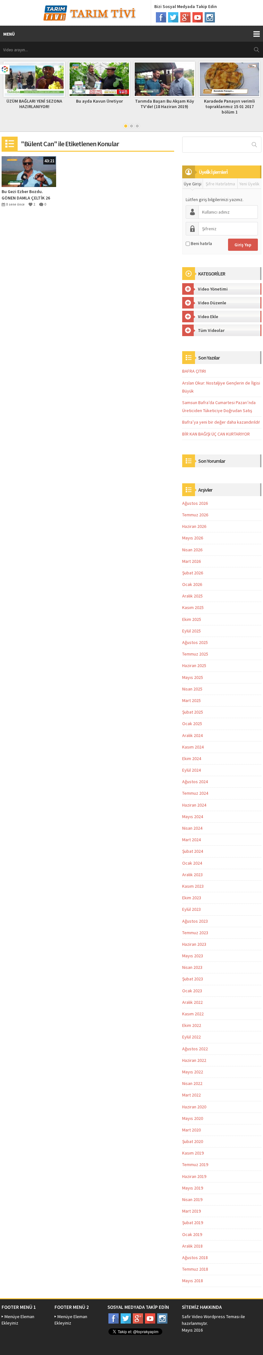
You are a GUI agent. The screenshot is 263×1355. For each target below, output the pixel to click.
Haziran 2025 (194, 665)
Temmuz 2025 (195, 654)
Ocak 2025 (192, 723)
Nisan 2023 (192, 967)
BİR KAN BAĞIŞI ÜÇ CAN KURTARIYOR (216, 434)
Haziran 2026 (194, 526)
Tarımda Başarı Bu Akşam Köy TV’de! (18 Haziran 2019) (164, 103)
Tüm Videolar (211, 330)
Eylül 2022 (191, 1037)
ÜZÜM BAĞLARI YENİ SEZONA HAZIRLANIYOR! (34, 103)
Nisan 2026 (192, 550)
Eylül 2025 (191, 631)
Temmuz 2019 (195, 1164)
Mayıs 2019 (192, 1188)
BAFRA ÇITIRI (194, 371)
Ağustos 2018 (195, 1257)
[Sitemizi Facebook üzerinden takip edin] (161, 17)
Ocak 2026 (192, 584)
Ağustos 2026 (195, 503)
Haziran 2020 (194, 1107)
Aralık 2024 (192, 735)
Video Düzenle (212, 303)
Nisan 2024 (192, 828)
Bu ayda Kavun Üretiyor (99, 101)
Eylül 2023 (191, 909)
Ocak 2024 (192, 863)
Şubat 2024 (192, 851)
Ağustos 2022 (195, 1049)
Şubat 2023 (192, 979)
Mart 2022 (191, 1095)
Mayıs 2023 (192, 956)
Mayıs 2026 (192, 538)
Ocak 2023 (192, 991)
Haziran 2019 (194, 1176)
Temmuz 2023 (195, 933)
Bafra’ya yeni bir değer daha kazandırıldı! (221, 422)
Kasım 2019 (193, 1153)
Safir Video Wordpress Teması (211, 1316)
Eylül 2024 (191, 770)
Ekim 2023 (191, 898)
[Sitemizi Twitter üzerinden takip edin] (173, 17)
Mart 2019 (191, 1211)
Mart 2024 (191, 840)
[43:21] (29, 171)
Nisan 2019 (192, 1199)
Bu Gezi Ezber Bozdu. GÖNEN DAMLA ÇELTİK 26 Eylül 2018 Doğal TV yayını (27, 195)
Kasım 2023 (193, 886)
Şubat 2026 (192, 573)
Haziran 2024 (194, 805)
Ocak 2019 (192, 1234)
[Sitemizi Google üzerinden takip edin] (185, 17)
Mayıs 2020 (192, 1118)
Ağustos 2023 (195, 921)
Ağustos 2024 (195, 781)
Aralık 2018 (192, 1246)
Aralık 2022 (192, 1002)
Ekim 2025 (191, 619)
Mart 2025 (191, 700)
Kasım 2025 (193, 607)
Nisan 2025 (192, 689)
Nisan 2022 (192, 1083)
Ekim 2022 (191, 1025)
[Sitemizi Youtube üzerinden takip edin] (197, 17)
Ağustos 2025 (195, 642)
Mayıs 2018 (192, 1280)
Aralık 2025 (192, 596)
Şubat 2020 (192, 1141)
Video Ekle (208, 316)
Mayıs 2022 (192, 1072)
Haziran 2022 (194, 1060)
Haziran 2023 (194, 944)
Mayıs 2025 (192, 677)
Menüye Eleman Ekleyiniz (18, 1320)
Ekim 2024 (191, 758)
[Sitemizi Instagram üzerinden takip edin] (210, 17)
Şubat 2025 (192, 712)
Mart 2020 (191, 1130)
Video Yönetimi (213, 289)
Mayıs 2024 (192, 816)
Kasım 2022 (193, 1014)
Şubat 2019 (192, 1222)
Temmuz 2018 (195, 1269)
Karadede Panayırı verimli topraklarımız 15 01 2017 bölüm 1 (229, 106)
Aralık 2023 (192, 874)
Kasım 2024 (193, 747)
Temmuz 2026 (195, 515)
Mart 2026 (191, 561)
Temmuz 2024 (195, 793)
